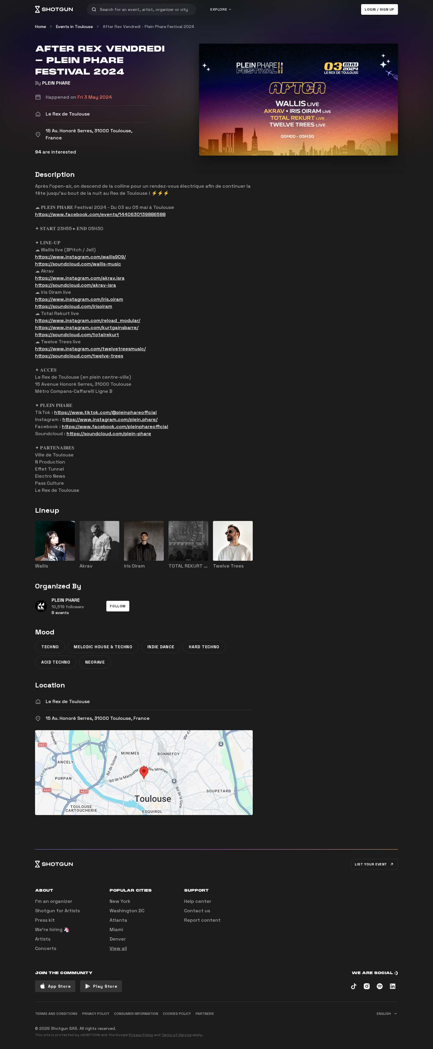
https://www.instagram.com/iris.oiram (79, 299)
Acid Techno (55, 662)
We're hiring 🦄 (52, 929)
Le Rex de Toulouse (68, 701)
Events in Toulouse (74, 26)
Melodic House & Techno (103, 646)
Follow (118, 606)
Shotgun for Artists (57, 911)
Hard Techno (204, 646)
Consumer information (136, 1013)
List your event (371, 864)
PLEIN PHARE (56, 83)
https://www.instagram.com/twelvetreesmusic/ (90, 349)
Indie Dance (160, 646)
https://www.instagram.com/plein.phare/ (110, 419)
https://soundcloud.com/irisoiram (73, 306)
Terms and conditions (56, 1013)
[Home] (54, 9)
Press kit (45, 920)
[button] (117, 606)
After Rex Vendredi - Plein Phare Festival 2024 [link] (148, 26)
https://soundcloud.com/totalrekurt (77, 334)
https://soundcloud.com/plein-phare (109, 434)
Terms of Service (176, 1034)
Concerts (45, 948)
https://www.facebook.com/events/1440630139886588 (100, 214)
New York (120, 901)
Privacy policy (95, 1013)
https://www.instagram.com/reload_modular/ (87, 320)
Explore (218, 9)
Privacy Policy (141, 1034)
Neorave (95, 662)
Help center (197, 901)
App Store (59, 986)
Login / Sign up (379, 9)
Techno (50, 646)
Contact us (197, 911)
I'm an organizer (53, 901)
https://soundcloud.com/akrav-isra (75, 285)
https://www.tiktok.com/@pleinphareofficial (105, 412)
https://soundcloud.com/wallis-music (78, 264)
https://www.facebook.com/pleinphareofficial (115, 426)
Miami (116, 929)
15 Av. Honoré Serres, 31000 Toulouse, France (98, 718)
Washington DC (127, 911)
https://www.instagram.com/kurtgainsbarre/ (86, 327)
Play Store (105, 986)
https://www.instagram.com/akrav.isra (80, 278)
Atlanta (118, 920)
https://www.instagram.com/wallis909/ (80, 257)
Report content (202, 920)
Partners (205, 1013)
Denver (118, 939)
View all (118, 948)
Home (40, 26)
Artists (42, 939)
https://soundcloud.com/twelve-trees (79, 356)
